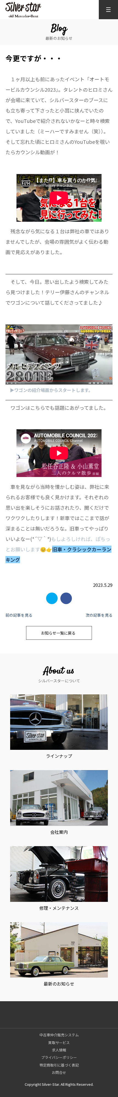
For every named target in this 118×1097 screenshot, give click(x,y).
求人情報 (59, 1050)
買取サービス (59, 1042)
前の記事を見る (18, 615)
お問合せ (59, 1072)
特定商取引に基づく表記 (59, 1065)
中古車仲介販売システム (59, 1034)
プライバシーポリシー (59, 1057)
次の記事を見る (99, 615)
